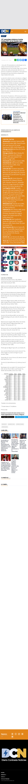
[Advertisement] (14, 15)
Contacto (3, 776)
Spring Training (20, 424)
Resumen (2, 772)
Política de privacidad (5, 779)
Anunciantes (3, 774)
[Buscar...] (26, 31)
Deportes (3, 36)
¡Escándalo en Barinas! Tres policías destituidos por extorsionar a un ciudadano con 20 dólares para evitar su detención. (19, 117)
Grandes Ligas (11, 424)
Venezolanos (5, 426)
